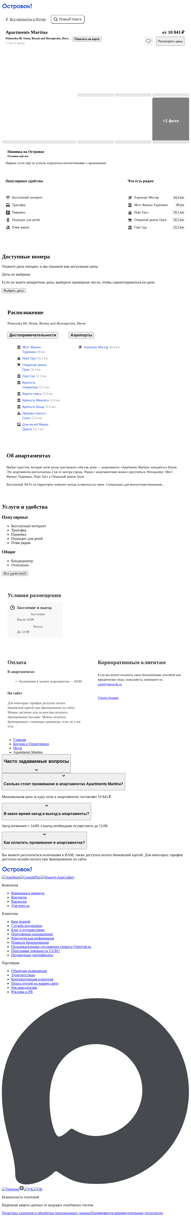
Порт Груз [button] (29, 358)
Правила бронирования (30, 942)
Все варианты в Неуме (28, 19)
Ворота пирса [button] (31, 394)
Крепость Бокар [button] (33, 407)
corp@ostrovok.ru (110, 684)
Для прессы (20, 906)
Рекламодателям (24, 988)
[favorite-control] (148, 41)
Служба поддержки (26, 926)
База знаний (20, 921)
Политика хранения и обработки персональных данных (46, 1213)
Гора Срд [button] (28, 376)
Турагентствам (23, 975)
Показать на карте (87, 39)
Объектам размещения (29, 971)
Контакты (19, 897)
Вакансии (19, 901)
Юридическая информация (32, 938)
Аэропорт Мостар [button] (96, 347)
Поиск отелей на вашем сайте (34, 983)
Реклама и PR (22, 992)
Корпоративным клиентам (32, 979)
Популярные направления (32, 934)
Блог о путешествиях (28, 930)
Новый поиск (70, 19)
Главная (19, 740)
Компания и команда (27, 893)
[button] (39, 97)
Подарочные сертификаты (32, 955)
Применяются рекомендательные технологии (127, 1213)
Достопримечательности (32, 335)
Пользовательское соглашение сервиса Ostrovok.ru (51, 947)
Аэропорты (81, 335)
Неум (17, 748)
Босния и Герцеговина (31, 744)
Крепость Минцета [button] (35, 400)
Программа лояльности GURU (35, 951)
